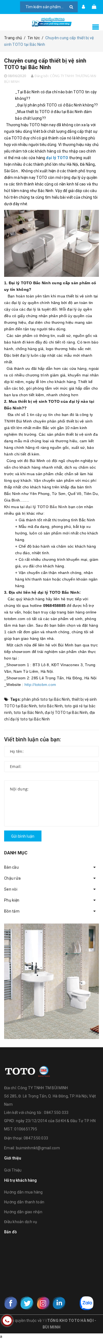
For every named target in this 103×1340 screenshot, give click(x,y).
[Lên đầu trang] (92, 1323)
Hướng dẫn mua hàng (23, 1192)
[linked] (59, 1303)
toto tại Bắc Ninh (28, 712)
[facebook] (11, 1303)
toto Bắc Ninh (51, 706)
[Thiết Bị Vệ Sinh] (51, 981)
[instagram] (43, 1303)
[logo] (27, 1070)
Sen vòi (10, 889)
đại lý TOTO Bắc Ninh (46, 507)
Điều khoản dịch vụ (20, 1222)
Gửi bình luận (22, 836)
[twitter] (27, 1303)
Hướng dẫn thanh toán (24, 1202)
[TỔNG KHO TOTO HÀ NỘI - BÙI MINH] (51, 22)
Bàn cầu (11, 867)
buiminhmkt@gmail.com (38, 1148)
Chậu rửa (12, 878)
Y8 (44, 1320)
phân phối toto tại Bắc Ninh (46, 699)
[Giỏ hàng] (94, 7)
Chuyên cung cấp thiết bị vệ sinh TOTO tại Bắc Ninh (45, 64)
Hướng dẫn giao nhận (23, 1212)
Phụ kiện (11, 900)
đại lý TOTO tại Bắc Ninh (66, 712)
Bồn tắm (12, 911)
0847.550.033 (36, 1138)
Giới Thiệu (13, 1170)
